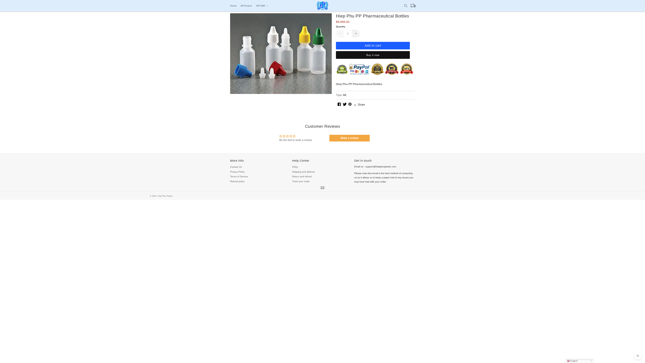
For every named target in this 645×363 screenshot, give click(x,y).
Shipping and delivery (303, 171)
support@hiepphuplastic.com (380, 166)
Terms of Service (239, 176)
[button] (262, 5)
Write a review (349, 138)
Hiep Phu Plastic (165, 196)
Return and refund (302, 176)
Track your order (301, 181)
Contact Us (236, 167)
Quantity (340, 26)
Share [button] (361, 104)
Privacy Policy (237, 171)
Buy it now (372, 55)
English (574, 361)
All (344, 95)
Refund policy (237, 181)
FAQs (295, 167)
